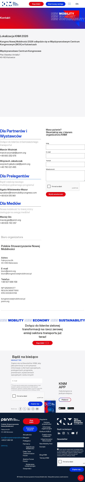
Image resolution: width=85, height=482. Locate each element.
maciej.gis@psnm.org (10, 220)
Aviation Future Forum (28, 460)
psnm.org (5, 301)
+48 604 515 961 (8, 195)
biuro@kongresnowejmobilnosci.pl (13, 437)
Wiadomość (50, 169)
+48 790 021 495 (8, 167)
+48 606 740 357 (8, 223)
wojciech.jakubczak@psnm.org (15, 164)
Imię (47, 143)
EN (77, 3)
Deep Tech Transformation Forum (28, 453)
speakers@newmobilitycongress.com (18, 192)
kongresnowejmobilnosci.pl (13, 298)
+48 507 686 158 (7, 440)
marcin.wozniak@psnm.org (13, 152)
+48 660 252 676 (8, 155)
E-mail (48, 152)
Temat (48, 160)
